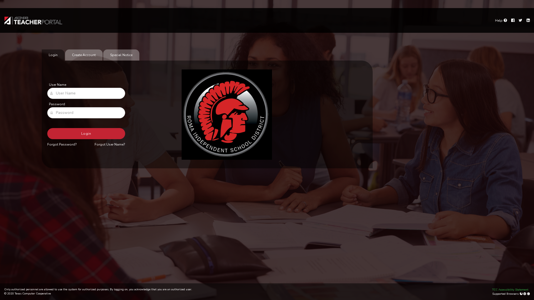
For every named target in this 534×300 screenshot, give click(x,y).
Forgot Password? (62, 144)
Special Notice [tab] (121, 55)
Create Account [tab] (84, 55)
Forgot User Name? (110, 144)
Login (86, 133)
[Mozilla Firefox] (521, 294)
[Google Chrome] (525, 294)
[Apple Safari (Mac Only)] (528, 294)
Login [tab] (53, 55)
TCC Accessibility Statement (510, 290)
